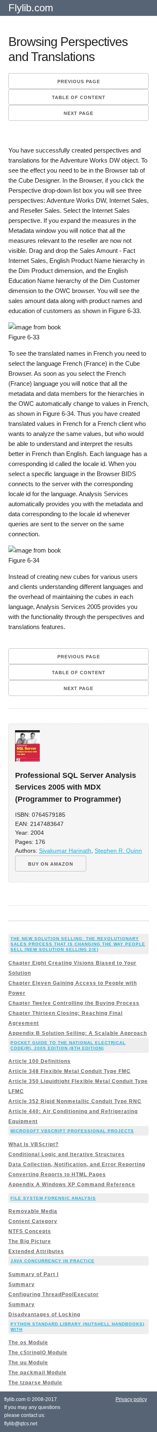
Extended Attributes (36, 1251)
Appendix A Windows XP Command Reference (71, 1184)
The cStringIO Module (37, 1353)
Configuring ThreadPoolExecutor (53, 1294)
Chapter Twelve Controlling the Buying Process (73, 1003)
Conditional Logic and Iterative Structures (66, 1154)
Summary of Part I (33, 1274)
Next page (78, 113)
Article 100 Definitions (39, 1061)
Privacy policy (131, 1399)
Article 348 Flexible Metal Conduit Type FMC (69, 1071)
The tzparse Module (35, 1383)
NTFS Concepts (29, 1231)
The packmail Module (37, 1373)
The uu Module (28, 1363)
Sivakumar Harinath (65, 851)
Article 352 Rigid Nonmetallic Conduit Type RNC (75, 1101)
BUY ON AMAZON (50, 863)
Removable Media (32, 1211)
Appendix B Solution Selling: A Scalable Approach (77, 1033)
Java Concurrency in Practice (52, 1261)
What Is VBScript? (33, 1144)
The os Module (28, 1342)
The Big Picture (29, 1241)
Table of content (79, 97)
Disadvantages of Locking (44, 1314)
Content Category (32, 1221)
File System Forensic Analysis (53, 1198)
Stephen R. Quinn (118, 851)
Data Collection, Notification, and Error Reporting (76, 1164)
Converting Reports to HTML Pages (57, 1174)
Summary (21, 1284)
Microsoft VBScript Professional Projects (72, 1131)
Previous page (78, 81)
